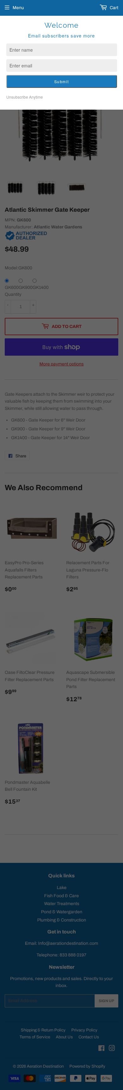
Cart (113, 7)
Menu (18, 7)
